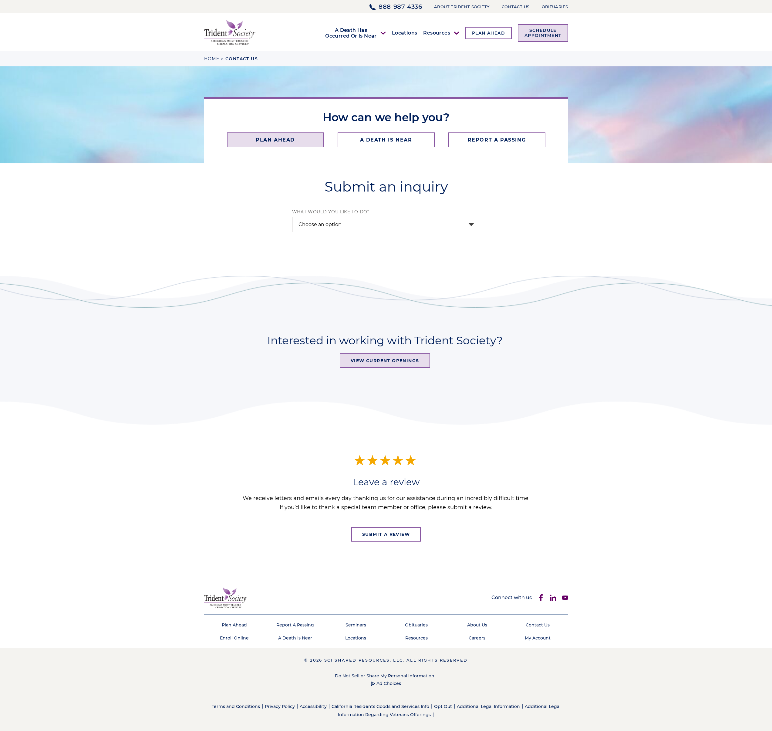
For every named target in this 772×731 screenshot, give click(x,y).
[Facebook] (541, 597)
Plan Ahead (234, 625)
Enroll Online (234, 638)
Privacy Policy (280, 706)
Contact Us (516, 6)
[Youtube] (565, 597)
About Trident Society (461, 6)
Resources (416, 638)
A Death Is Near (295, 638)
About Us (477, 625)
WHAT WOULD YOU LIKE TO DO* (330, 212)
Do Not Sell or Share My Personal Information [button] (384, 676)
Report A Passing (295, 625)
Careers (477, 638)
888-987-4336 (400, 6)
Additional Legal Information (488, 706)
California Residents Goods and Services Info (380, 706)
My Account (538, 638)
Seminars (356, 625)
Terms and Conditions (236, 706)
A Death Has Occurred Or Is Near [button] (351, 33)
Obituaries (555, 6)
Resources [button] (436, 33)
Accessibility (313, 706)
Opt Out (443, 706)
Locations (404, 33)
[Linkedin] (553, 597)
